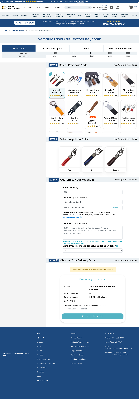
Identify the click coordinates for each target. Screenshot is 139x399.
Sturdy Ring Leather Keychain (128, 92)
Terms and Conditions (80, 346)
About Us (41, 338)
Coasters (24, 15)
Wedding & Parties (87, 15)
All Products (5, 15)
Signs (79, 15)
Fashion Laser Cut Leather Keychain (128, 120)
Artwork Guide (42, 380)
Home (6, 31)
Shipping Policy (77, 351)
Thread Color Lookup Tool (47, 363)
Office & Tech (97, 15)
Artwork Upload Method (75, 197)
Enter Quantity (70, 187)
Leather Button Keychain (74, 120)
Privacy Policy (76, 338)
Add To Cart (94, 316)
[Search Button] (89, 7)
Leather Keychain (92, 122)
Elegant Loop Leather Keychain (92, 92)
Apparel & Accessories (59, 15)
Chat (105, 9)
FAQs (39, 346)
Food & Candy (114, 15)
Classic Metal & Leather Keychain (74, 92)
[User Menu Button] (111, 7)
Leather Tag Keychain (57, 119)
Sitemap (40, 372)
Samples (27, 7)
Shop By (15, 15)
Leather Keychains (18, 31)
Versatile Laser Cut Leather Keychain (57, 94)
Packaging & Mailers (124, 15)
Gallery (40, 342)
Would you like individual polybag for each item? (89, 245)
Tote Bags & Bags (70, 15)
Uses (39, 376)
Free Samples (76, 363)
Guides (57, 7)
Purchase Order (77, 355)
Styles (47, 7)
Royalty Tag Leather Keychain (110, 92)
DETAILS (87, 1)
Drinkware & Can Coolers (47, 15)
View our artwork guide (72, 217)
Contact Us (41, 368)
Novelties (134, 15)
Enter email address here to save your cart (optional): (86, 305)
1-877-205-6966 (100, 7)
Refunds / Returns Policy (80, 342)
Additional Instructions (75, 223)
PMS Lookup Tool (43, 359)
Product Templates (78, 359)
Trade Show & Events (34, 15)
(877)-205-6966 (117, 338)
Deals (38, 7)
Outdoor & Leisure (106, 15)
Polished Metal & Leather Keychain (110, 120)
